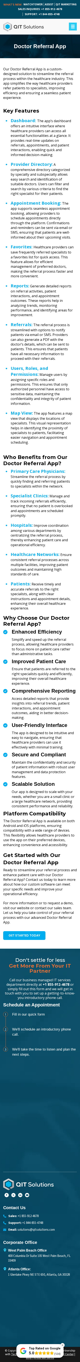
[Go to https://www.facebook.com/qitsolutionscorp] (6, 1194)
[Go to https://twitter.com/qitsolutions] (13, 1194)
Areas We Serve (44, 1358)
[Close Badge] (62, 1345)
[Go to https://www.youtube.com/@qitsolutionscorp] (27, 1194)
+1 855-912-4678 (56, 984)
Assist (49, 4)
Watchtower (33, 4)
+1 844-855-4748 (32, 1223)
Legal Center (66, 1354)
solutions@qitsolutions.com (36, 1229)
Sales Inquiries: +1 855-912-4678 (40, 9)
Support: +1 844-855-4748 (42, 14)
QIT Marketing (66, 4)
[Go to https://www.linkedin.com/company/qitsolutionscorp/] (20, 1194)
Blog (29, 1358)
